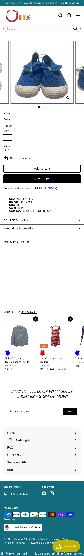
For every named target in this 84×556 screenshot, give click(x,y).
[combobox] (42, 28)
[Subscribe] (70, 411)
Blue (9, 125)
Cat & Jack (29, 312)
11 (7, 137)
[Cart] (68, 15)
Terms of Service (14, 542)
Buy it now (42, 178)
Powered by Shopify (42, 542)
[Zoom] (67, 97)
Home (6, 113)
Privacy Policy (61, 538)
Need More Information (18, 228)
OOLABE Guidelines (16, 220)
